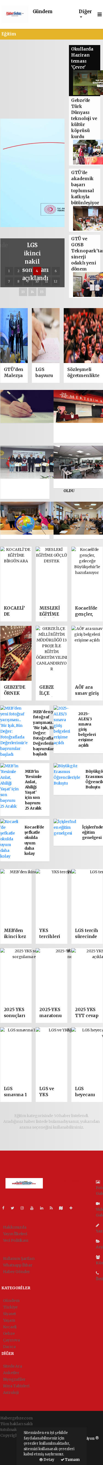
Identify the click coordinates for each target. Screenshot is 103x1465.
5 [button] (46, 271)
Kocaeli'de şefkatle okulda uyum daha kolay (34, 840)
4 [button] (37, 271)
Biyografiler (14, 1379)
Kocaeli (10, 1326)
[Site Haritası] (63, 1208)
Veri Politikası (15, 1240)
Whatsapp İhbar (17, 1265)
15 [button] (41, 292)
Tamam (72, 1459)
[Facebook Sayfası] (5, 1208)
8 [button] (18, 281)
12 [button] (55, 281)
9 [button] (28, 281)
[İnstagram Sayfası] (24, 1208)
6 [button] (56, 271)
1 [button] (9, 271)
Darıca (9, 1346)
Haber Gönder (16, 1271)
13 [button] (23, 292)
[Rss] (53, 1208)
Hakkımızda (14, 1227)
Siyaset (9, 1313)
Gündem (42, 12)
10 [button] (37, 281)
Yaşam (9, 1320)
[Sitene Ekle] (73, 1208)
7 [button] (9, 281)
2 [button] (18, 271)
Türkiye (10, 1307)
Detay (48, 1459)
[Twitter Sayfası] (15, 1208)
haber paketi (12, 1446)
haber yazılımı (13, 1441)
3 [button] (28, 271)
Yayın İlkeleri (15, 1233)
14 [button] (32, 292)
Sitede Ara (12, 1366)
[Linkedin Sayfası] (44, 1208)
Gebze (9, 1333)
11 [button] (46, 281)
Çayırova (11, 1340)
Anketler (11, 1372)
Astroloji (11, 1392)
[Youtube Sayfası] (34, 1208)
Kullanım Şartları (19, 1258)
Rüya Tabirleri (16, 1385)
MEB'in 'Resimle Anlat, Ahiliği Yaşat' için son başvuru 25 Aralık (33, 790)
